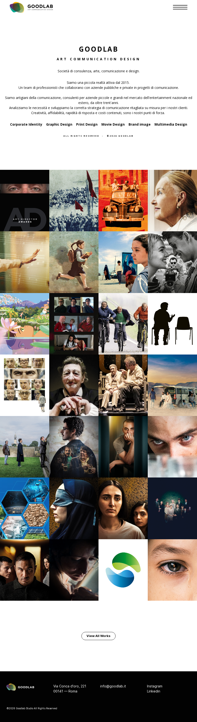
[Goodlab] (31, 7)
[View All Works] (98, 636)
